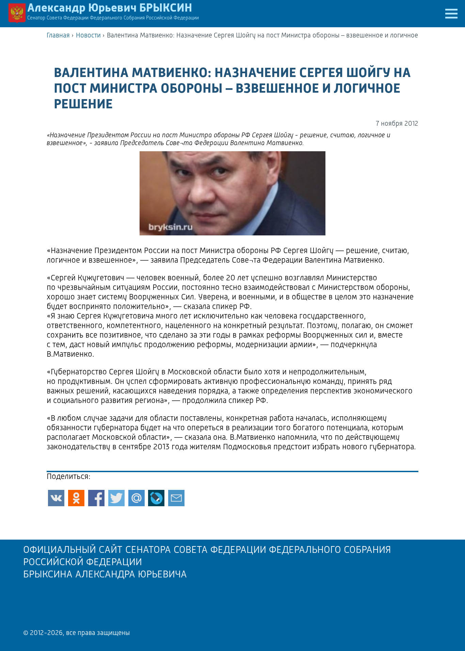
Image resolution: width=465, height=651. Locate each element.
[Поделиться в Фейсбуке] (96, 498)
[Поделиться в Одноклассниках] (76, 498)
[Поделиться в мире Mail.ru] (136, 498)
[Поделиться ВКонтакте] (56, 498)
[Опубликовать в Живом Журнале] (156, 498)
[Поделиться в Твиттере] (116, 498)
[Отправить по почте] (176, 498)
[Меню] (451, 13)
